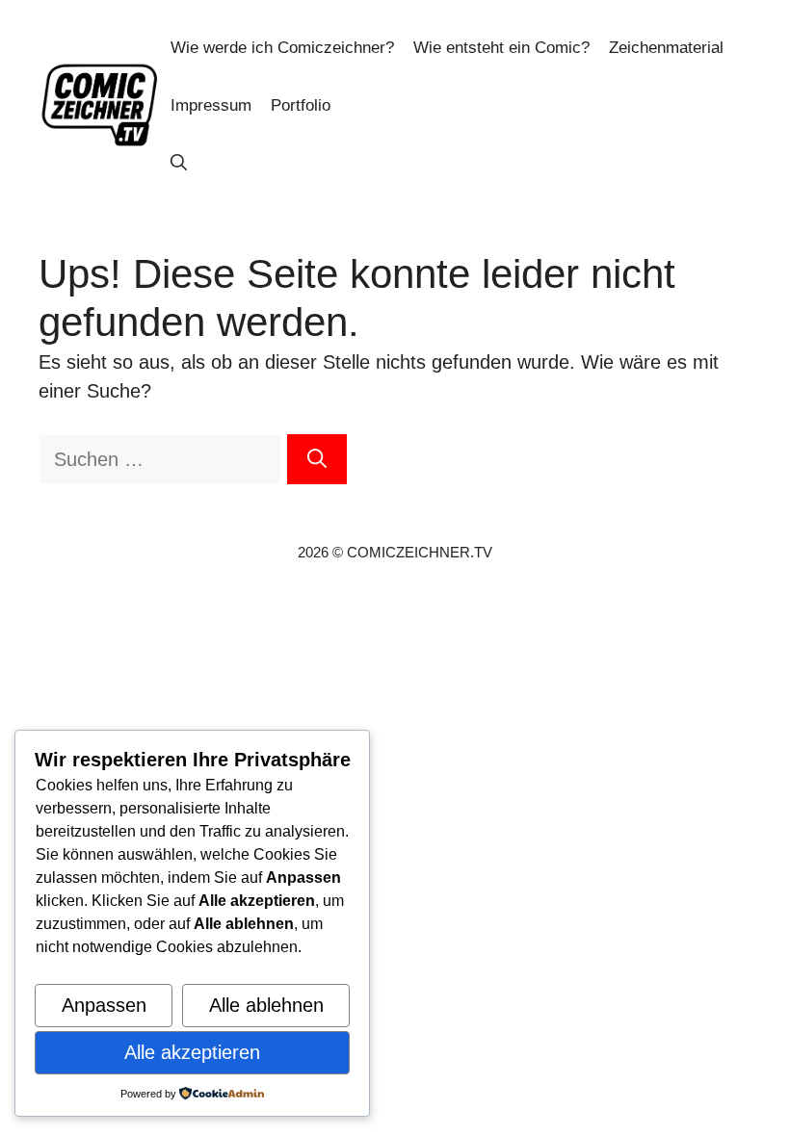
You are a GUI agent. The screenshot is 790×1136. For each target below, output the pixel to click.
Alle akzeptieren (192, 1052)
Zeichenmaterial (666, 48)
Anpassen (104, 1005)
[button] (179, 164)
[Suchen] (317, 459)
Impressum (211, 105)
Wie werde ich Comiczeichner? (282, 48)
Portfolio (300, 105)
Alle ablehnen (266, 1005)
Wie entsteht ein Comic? (501, 48)
